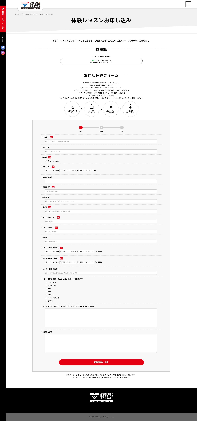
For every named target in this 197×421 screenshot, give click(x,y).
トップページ (19, 14)
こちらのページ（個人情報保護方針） (115, 98)
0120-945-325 (101, 61)
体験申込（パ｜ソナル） (3, 20)
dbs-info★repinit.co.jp (91, 377)
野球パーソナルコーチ (31, 14)
